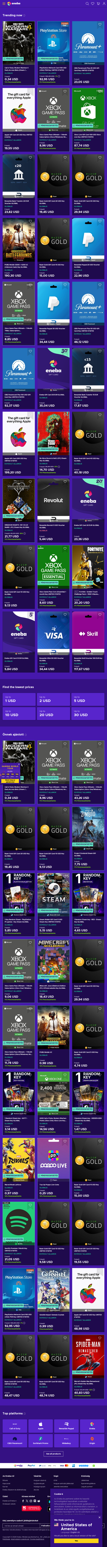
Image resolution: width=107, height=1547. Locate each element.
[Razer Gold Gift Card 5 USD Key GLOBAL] (88, 1024)
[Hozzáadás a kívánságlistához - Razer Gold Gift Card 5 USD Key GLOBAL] (100, 1009)
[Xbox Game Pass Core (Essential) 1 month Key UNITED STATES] (54, 563)
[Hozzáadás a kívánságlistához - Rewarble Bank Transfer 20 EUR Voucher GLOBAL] (30, 158)
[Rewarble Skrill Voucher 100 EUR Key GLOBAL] (88, 630)
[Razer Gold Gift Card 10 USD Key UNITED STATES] (53, 1220)
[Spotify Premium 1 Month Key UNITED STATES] (19, 1220)
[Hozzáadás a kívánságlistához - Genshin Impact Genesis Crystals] (65, 1272)
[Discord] (35, 1500)
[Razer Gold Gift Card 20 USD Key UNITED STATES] (88, 1220)
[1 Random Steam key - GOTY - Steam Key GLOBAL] (19, 1090)
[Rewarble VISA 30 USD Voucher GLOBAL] (53, 630)
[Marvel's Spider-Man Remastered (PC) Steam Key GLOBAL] (88, 1353)
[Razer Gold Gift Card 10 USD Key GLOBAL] (19, 563)
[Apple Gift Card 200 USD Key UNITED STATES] (19, 430)
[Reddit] (38, 1500)
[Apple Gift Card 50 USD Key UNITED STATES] (88, 1286)
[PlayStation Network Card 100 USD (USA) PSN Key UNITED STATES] (54, 39)
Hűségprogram (39, 1486)
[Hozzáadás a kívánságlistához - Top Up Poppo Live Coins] (65, 1142)
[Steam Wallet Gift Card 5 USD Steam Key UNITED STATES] (54, 891)
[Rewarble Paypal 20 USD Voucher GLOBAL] (88, 236)
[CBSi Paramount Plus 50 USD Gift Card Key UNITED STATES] (88, 300)
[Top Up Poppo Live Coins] (54, 1156)
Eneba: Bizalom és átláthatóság (14, 1490)
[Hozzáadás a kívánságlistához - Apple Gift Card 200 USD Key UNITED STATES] (30, 416)
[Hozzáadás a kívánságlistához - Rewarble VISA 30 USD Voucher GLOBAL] (65, 615)
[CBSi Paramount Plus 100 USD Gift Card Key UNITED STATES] (19, 366)
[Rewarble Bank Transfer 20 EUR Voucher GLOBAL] (19, 172)
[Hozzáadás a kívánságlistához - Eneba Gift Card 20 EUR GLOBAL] (100, 482)
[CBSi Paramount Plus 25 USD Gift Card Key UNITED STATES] (88, 39)
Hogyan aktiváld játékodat (64, 1483)
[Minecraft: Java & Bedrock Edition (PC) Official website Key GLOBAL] (54, 957)
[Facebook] (23, 1500)
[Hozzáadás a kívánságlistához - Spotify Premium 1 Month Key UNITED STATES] (30, 1206)
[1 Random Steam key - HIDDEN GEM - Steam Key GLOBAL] (88, 1090)
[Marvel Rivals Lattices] (19, 1156)
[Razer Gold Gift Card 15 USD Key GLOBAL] (53, 236)
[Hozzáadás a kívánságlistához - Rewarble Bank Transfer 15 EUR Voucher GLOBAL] (100, 352)
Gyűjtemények (39, 1483)
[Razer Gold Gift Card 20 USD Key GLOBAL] (53, 172)
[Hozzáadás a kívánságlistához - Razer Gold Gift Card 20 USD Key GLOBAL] (65, 158)
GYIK (55, 1480)
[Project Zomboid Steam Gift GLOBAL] (88, 825)
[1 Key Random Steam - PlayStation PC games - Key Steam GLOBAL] (19, 891)
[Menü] (3, 3)
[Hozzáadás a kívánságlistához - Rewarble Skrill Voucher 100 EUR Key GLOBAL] (100, 615)
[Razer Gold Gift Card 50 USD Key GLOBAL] (53, 1353)
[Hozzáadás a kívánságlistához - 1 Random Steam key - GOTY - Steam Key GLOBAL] (30, 1076)
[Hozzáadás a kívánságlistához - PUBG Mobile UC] (65, 1010)
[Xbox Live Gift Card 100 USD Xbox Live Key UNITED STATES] (88, 106)
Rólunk (5, 1480)
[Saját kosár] (98, 3)
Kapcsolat (6, 1483)
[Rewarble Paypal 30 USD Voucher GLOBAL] (53, 300)
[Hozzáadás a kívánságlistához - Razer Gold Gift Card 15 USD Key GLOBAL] (65, 222)
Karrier (5, 1486)
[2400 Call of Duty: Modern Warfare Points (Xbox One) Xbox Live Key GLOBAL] (54, 1090)
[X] (27, 1500)
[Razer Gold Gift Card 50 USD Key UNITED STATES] (19, 1353)
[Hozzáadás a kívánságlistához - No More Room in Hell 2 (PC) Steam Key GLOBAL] (65, 416)
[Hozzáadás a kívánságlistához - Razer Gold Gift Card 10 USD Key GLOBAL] (30, 549)
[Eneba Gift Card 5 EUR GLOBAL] (19, 630)
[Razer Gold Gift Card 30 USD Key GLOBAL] (88, 172)
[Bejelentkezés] (104, 3)
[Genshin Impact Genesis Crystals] (54, 1286)
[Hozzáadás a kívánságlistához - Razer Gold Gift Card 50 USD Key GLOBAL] (65, 1339)
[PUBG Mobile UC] (54, 1024)
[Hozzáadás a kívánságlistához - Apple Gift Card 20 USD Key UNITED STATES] (30, 92)
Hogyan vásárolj (40, 1480)
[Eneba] (13, 4)
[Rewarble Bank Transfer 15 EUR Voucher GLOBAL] (88, 366)
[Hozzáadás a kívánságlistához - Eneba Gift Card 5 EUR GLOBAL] (30, 615)
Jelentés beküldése (61, 1486)
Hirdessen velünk (9, 1504)
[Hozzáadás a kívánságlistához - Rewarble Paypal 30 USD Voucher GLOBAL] (65, 286)
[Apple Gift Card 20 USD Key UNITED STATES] (19, 106)
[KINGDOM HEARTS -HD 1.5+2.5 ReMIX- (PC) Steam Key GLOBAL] (19, 497)
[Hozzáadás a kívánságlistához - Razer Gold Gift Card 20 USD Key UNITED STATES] (100, 1206)
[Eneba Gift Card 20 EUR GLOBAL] (88, 497)
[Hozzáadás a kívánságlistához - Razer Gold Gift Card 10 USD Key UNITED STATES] (65, 1206)
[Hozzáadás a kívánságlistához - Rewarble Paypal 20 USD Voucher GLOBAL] (100, 222)
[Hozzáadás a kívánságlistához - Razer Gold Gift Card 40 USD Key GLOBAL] (100, 416)
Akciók (36, 1490)
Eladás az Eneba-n (9, 1501)
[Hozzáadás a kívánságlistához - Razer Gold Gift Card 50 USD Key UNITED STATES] (30, 1339)
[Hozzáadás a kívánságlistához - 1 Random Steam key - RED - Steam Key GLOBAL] (100, 877)
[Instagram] (31, 1500)
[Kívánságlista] (93, 3)
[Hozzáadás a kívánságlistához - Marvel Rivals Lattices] (30, 1142)
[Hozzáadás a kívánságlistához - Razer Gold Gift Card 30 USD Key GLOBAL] (100, 158)
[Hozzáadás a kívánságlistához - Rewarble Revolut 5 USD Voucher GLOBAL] (65, 482)
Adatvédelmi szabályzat (20, 1539)
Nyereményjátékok (88, 1483)
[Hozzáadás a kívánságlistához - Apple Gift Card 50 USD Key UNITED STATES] (100, 1272)
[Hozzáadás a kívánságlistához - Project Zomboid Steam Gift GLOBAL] (100, 811)
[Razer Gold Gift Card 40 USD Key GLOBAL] (88, 430)
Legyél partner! (87, 1486)
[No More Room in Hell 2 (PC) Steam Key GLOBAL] (54, 430)
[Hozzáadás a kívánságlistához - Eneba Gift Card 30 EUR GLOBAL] (65, 352)
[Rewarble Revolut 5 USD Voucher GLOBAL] (53, 497)
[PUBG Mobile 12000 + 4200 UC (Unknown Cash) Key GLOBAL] (19, 236)
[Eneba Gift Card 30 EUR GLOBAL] (53, 366)
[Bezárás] (99, 1517)
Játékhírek (85, 1480)
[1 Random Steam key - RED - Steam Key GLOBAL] (88, 891)
